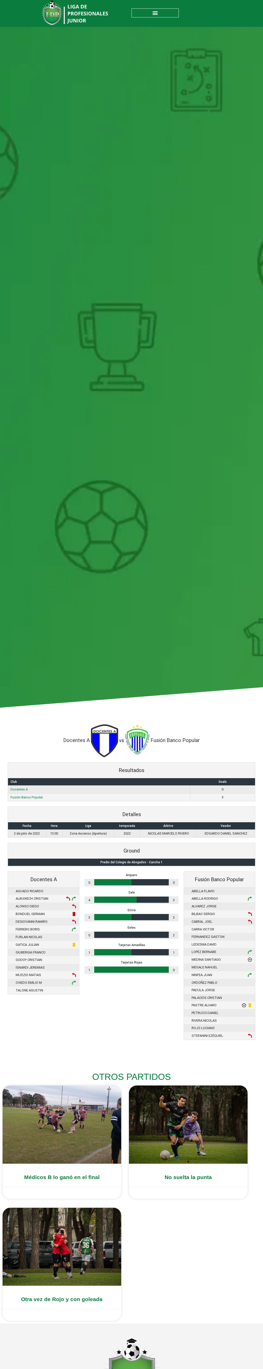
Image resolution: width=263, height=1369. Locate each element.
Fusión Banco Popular (27, 797)
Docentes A (19, 789)
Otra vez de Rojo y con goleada (61, 1299)
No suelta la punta (188, 1177)
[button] (155, 12)
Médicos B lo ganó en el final (62, 1177)
